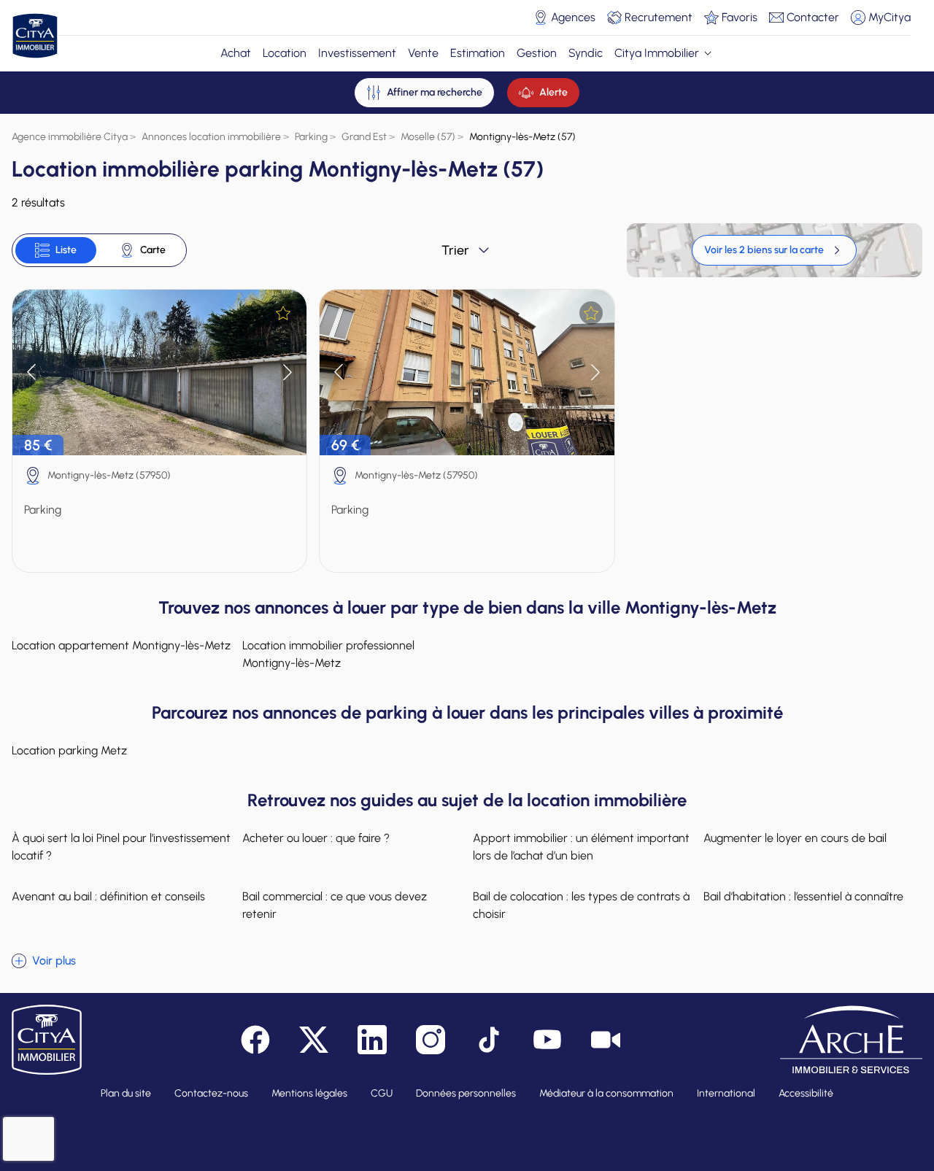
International (726, 1093)
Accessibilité (806, 1093)
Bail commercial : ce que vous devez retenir (334, 905)
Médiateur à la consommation (606, 1093)
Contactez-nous (211, 1093)
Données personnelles (466, 1093)
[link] (774, 250)
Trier (455, 250)
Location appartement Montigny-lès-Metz (121, 645)
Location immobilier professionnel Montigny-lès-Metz (328, 654)
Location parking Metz (69, 750)
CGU (382, 1093)
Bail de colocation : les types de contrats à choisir (581, 905)
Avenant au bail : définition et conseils (108, 896)
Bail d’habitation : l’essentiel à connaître (803, 896)
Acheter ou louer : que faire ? (316, 838)
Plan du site (126, 1093)
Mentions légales (309, 1093)
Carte (153, 250)
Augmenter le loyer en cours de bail (795, 838)
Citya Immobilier (656, 53)
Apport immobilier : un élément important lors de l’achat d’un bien (581, 846)
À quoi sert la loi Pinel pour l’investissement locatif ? (121, 846)
